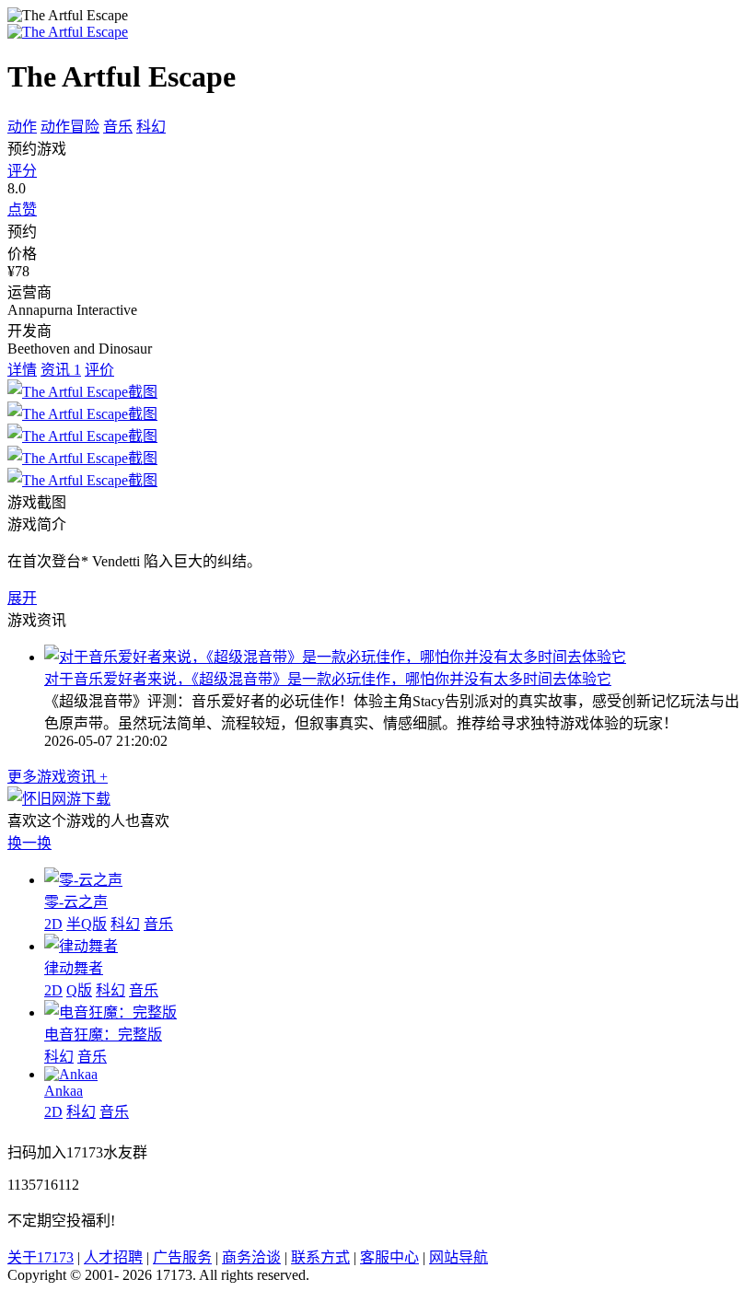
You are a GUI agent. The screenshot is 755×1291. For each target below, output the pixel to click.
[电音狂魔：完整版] (110, 1012)
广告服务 (182, 1257)
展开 (22, 598)
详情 (22, 370)
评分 (22, 171)
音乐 (118, 126)
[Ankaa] (71, 1074)
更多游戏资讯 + (57, 777)
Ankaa (63, 1091)
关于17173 (40, 1257)
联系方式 (320, 1257)
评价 (99, 370)
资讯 (61, 370)
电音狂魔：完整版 (103, 1034)
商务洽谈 (251, 1257)
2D (53, 924)
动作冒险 (70, 126)
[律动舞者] (81, 946)
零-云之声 (76, 902)
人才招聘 (113, 1257)
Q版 (79, 990)
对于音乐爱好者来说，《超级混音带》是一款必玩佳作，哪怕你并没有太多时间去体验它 (327, 679)
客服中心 (389, 1257)
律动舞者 (73, 968)
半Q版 (86, 924)
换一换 (29, 843)
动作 (22, 126)
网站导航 (458, 1257)
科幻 (151, 126)
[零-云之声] (83, 880)
